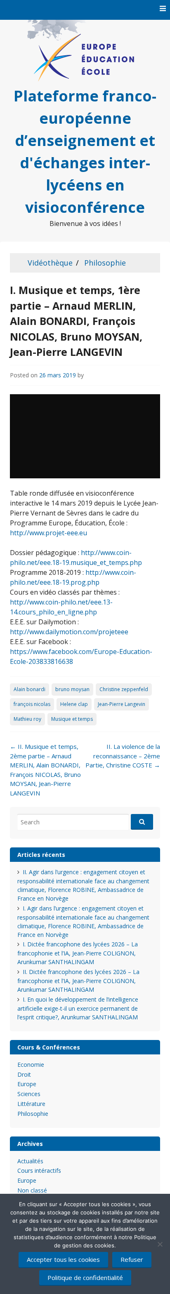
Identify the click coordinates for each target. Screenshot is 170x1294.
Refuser (131, 1259)
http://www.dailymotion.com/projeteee (69, 631)
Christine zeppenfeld (123, 689)
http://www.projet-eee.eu (48, 532)
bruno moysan (72, 689)
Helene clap (74, 704)
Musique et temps (72, 718)
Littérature (31, 1104)
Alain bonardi (29, 689)
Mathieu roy (27, 718)
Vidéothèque (50, 263)
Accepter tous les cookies (63, 1259)
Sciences (28, 1094)
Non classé (32, 1190)
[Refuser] (160, 1244)
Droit (24, 1074)
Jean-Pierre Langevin (121, 704)
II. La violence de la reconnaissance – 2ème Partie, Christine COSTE (122, 755)
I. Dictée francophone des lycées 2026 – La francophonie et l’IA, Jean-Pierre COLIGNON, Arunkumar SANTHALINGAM (77, 953)
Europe (26, 1084)
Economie (30, 1064)
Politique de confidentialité (85, 1277)
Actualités (30, 1161)
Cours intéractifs (39, 1170)
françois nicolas (32, 704)
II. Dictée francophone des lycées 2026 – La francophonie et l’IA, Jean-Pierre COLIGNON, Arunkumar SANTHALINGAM (78, 980)
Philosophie (105, 263)
